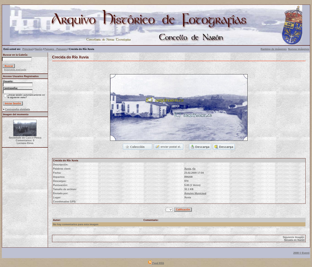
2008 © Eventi (301, 252)
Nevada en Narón (294, 239)
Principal (27, 49)
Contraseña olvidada (17, 109)
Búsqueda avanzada (15, 69)
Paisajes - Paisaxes (55, 49)
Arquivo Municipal (195, 193)
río (194, 168)
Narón (38, 49)
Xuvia (187, 168)
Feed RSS (158, 263)
